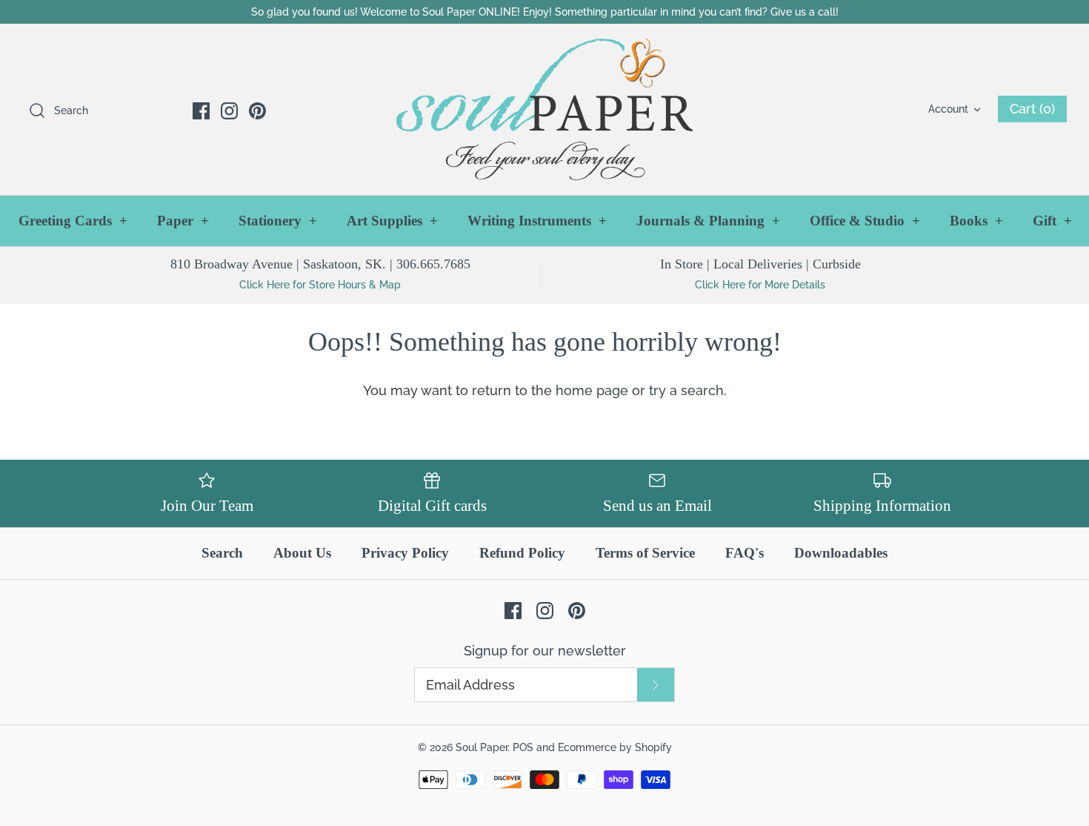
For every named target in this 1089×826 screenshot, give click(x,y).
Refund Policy (522, 553)
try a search (686, 390)
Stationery (278, 220)
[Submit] (655, 684)
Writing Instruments (537, 220)
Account (948, 108)
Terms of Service (645, 553)
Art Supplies (392, 220)
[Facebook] (201, 110)
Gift (1052, 220)
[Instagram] (229, 110)
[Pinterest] (257, 110)
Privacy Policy (405, 553)
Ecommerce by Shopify (615, 747)
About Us (302, 553)
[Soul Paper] (544, 109)
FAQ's (744, 553)
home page (592, 390)
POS (523, 747)
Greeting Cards (73, 220)
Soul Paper (481, 747)
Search (222, 553)
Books (976, 220)
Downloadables (840, 553)
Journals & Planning (708, 220)
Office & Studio (865, 220)
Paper (183, 220)
